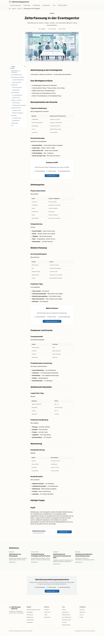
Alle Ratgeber (30, 612)
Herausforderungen (16, 82)
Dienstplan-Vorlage (66, 619)
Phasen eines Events (17, 87)
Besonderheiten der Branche (17, 77)
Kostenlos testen (51, 175)
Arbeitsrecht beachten (16, 107)
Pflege (45, 614)
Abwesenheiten (46, 5)
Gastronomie (47, 612)
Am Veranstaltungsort (17, 95)
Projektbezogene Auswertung (19, 105)
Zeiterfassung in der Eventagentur (15, 71)
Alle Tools (64, 622)
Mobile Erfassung (15, 92)
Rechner (64, 609)
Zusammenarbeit (16, 102)
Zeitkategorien (14, 85)
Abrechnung (14, 115)
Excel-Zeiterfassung (66, 617)
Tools (54, 5)
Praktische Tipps (16, 97)
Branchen (20, 8)
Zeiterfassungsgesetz (15, 5)
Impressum (82, 609)
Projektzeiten (30, 622)
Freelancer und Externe (16, 100)
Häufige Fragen (14, 123)
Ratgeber (14, 8)
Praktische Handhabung (17, 113)
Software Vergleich (62, 5)
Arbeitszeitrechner (66, 614)
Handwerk (46, 609)
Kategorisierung (15, 90)
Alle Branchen (47, 617)
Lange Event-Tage (16, 110)
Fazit (12, 125)
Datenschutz (82, 612)
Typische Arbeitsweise (17, 79)
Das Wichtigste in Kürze (16, 74)
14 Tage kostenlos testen (51, 321)
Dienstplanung (36, 5)
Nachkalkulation (16, 120)
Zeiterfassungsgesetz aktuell (33, 609)
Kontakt (81, 617)
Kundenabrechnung (16, 118)
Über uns (82, 614)
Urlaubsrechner (65, 612)
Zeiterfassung (26, 5)
